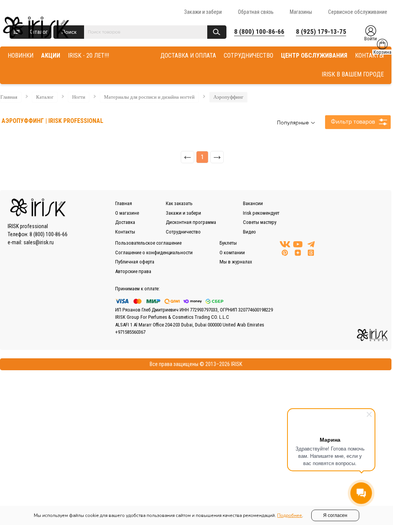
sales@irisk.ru (38, 242)
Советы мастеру (259, 222)
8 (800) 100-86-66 (259, 31)
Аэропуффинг (228, 97)
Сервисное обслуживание (357, 12)
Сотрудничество (183, 232)
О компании (232, 252)
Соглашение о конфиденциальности (154, 252)
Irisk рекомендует (261, 213)
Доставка (125, 222)
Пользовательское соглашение (148, 243)
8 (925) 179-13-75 (321, 31)
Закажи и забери (203, 12)
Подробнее (289, 515)
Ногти (78, 97)
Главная (8, 97)
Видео (249, 232)
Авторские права (133, 271)
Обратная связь (256, 12)
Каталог (44, 97)
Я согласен (335, 515)
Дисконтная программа (191, 222)
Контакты (125, 232)
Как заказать (179, 203)
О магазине (127, 213)
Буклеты (228, 243)
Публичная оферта (134, 262)
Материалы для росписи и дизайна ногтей (149, 97)
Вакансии (253, 203)
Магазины (301, 12)
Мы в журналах (236, 262)
